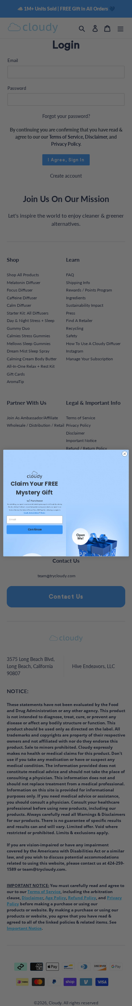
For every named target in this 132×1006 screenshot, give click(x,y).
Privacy (43, 512)
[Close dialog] (125, 454)
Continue (35, 529)
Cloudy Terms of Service (31, 512)
